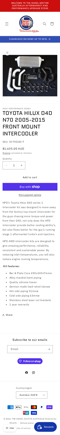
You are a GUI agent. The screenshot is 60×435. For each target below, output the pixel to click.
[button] (6, 23)
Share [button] (9, 314)
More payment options (30, 195)
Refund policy (27, 423)
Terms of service (23, 428)
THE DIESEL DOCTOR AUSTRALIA (28, 419)
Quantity (7, 158)
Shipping (6, 153)
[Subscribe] (49, 349)
